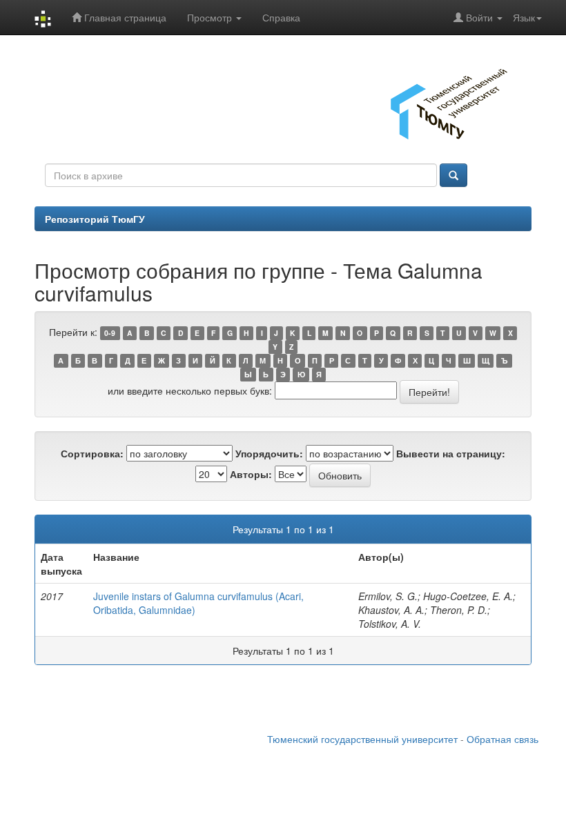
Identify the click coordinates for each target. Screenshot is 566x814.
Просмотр (211, 17)
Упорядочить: (269, 453)
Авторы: (251, 474)
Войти (479, 17)
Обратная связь (502, 739)
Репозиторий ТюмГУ (95, 219)
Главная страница (123, 17)
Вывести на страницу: (450, 453)
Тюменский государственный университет (362, 739)
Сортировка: (92, 453)
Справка (281, 17)
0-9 (109, 333)
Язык (524, 17)
